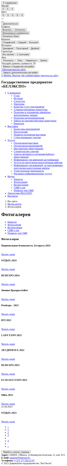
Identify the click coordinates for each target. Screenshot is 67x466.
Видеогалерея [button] (21, 185)
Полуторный (22, 48)
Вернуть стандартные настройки (18, 66)
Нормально (30, 60)
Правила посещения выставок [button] (30, 134)
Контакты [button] (12, 196)
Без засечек (8, 54)
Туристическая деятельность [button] (29, 171)
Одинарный (7, 48)
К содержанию (9, 3)
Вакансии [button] (19, 123)
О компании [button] (14, 93)
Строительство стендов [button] (26, 151)
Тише (19, 60)
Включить (7, 30)
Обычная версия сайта (13, 69)
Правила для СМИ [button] (24, 190)
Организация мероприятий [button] (28, 145)
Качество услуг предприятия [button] (29, 106)
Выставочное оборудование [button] (28, 148)
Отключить (20, 30)
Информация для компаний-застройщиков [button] (36, 159)
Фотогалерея (14, 207)
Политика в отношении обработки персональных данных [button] (32, 113)
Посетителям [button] (21, 132)
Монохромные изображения (15, 33)
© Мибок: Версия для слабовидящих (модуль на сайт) (29, 75)
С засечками (23, 54)
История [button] (18, 98)
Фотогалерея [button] (20, 182)
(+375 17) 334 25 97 (24, 460)
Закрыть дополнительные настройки (20, 72)
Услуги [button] (11, 140)
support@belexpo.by (20, 457)
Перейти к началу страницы (15, 452)
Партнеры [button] (19, 104)
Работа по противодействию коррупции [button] (35, 120)
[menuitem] (36, 108)
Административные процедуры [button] (31, 109)
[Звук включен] (2, 21)
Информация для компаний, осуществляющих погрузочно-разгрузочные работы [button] (38, 166)
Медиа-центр (14, 204)
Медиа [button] (10, 176)
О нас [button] (17, 95)
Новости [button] (18, 179)
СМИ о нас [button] (20, 187)
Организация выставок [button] (26, 143)
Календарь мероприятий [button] (27, 129)
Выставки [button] (12, 126)
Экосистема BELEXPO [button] (19, 193)
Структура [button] (19, 101)
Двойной (35, 48)
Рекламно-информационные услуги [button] (33, 173)
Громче (43, 60)
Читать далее (8, 254)
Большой (33, 42)
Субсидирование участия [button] (27, 137)
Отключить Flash (10, 36)
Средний (22, 42)
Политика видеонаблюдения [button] (29, 118)
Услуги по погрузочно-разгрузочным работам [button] (38, 162)
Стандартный (8, 42)
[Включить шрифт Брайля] (2, 18)
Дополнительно (10, 24)
